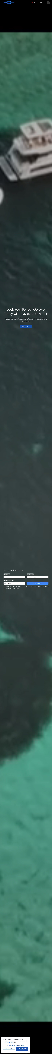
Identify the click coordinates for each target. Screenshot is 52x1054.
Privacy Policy (10, 1042)
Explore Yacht (25, 326)
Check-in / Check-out (8, 580)
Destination (6, 574)
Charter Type (30, 574)
